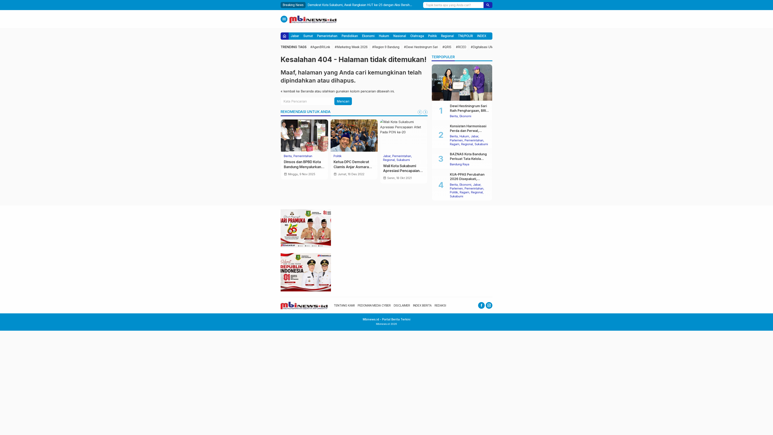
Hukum (384, 36)
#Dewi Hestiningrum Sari (421, 47)
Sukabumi (403, 159)
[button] (488, 5)
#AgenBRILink (320, 47)
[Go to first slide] (425, 112)
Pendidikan (350, 36)
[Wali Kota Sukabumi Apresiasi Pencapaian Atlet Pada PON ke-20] (403, 135)
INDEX (481, 36)
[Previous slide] (420, 112)
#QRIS (446, 47)
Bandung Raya (459, 164)
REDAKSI (440, 305)
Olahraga (417, 36)
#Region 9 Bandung (385, 47)
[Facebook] (481, 305)
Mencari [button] (343, 101)
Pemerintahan (327, 36)
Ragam (454, 144)
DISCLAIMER (402, 305)
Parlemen (456, 140)
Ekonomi (368, 36)
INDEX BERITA (422, 305)
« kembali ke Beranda (297, 91)
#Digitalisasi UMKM (484, 47)
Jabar (295, 36)
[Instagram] (489, 305)
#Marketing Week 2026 (351, 47)
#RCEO (461, 47)
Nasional (399, 36)
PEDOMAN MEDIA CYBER (374, 305)
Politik (432, 36)
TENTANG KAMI (344, 305)
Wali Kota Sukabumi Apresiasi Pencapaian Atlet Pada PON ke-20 (402, 171)
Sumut (308, 36)
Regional (447, 36)
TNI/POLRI (465, 36)
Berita (288, 156)
